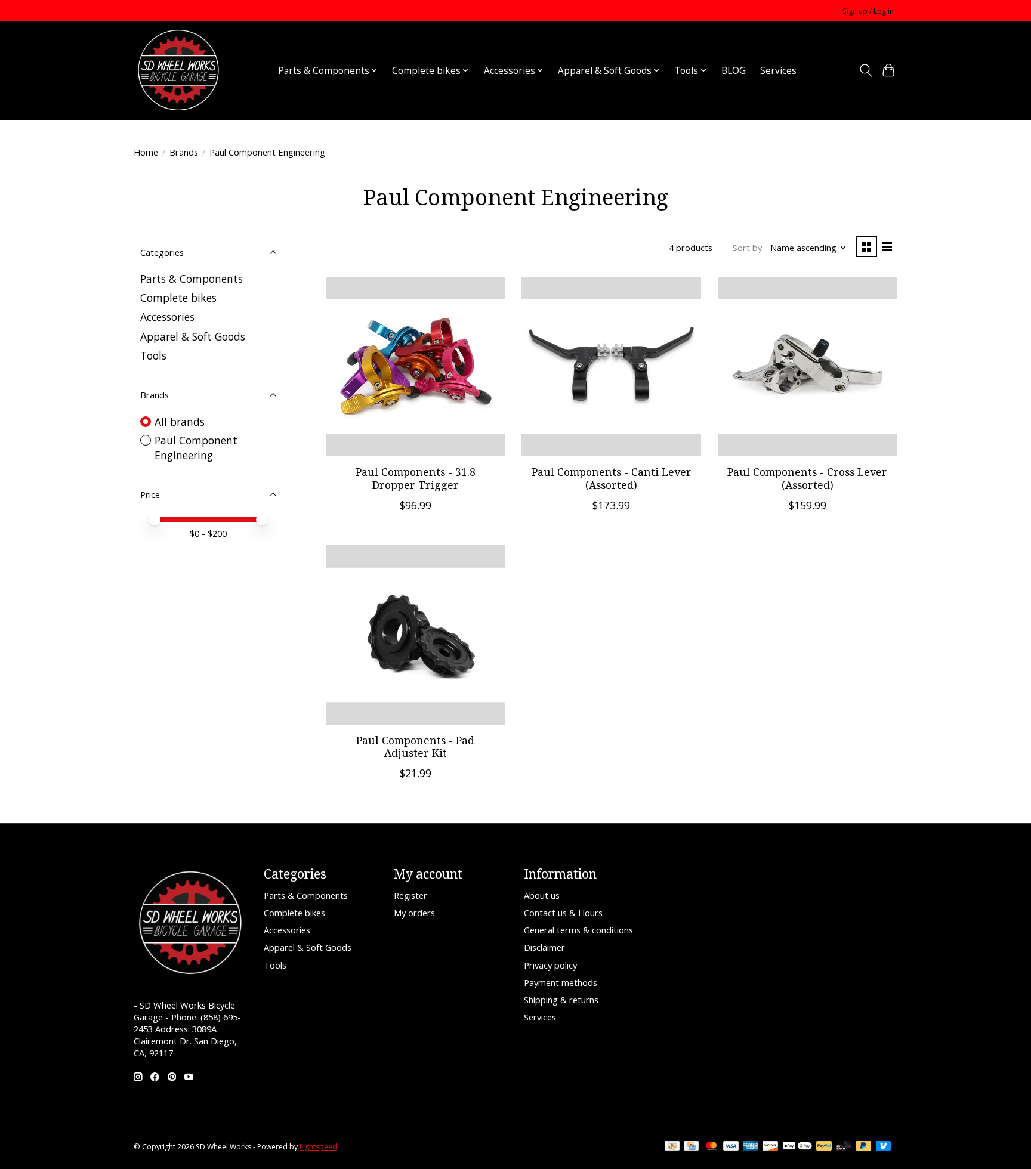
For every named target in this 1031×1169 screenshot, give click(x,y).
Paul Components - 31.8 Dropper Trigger (416, 478)
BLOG (733, 70)
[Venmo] (883, 1147)
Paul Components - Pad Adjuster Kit (415, 746)
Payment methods (560, 982)
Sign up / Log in (868, 11)
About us (542, 895)
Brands (183, 152)
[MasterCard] (711, 1147)
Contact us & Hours (563, 912)
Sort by (747, 247)
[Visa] (731, 1147)
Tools (153, 355)
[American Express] (750, 1147)
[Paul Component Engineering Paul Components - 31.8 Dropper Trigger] (415, 366)
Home (146, 152)
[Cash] (672, 1147)
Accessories (167, 317)
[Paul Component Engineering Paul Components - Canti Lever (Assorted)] (611, 366)
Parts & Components (191, 278)
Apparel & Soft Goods (192, 336)
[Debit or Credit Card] (843, 1147)
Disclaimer (544, 947)
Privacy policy (550, 965)
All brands (180, 422)
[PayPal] (824, 1147)
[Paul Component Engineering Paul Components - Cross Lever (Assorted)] (807, 366)
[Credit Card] (691, 1147)
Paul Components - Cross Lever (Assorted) (807, 478)
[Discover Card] (770, 1147)
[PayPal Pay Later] (863, 1147)
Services (778, 70)
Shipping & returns (561, 1000)
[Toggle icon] (865, 70)
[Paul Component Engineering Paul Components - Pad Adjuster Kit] (415, 635)
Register (410, 895)
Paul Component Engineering (196, 447)
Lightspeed (318, 1147)
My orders (414, 912)
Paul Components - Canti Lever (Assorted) (612, 478)
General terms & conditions (578, 930)
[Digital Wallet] (797, 1147)
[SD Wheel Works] (178, 70)
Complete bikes (178, 297)
